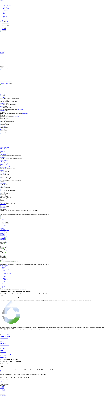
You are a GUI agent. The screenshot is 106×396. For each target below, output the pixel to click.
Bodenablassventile (2, 126)
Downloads (3, 285)
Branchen (3, 4)
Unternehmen (3, 275)
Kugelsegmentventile (3, 68)
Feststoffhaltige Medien (3, 176)
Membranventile (2, 129)
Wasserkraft (1, 170)
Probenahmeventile (2, 120)
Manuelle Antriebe (2, 195)
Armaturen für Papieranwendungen (4, 147)
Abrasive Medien (2, 161)
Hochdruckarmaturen (3, 154)
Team (4, 13)
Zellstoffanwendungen (3, 148)
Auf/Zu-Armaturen (2, 183)
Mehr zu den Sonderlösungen (4, 265)
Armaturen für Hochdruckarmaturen (4, 156)
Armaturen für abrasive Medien (4, 163)
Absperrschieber (2, 97)
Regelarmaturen (2, 186)
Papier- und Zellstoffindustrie (7, 5)
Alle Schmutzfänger (20, 109)
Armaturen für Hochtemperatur (4, 153)
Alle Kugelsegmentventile (18, 82)
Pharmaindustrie (5, 10)
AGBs (2, 287)
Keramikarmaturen (2, 123)
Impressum (3, 390)
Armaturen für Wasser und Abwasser (5, 169)
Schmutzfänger (2, 106)
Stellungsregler (2, 192)
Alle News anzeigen (2, 381)
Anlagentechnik (4, 3)
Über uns (4, 276)
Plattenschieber (2, 94)
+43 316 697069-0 (2, 386)
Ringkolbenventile (2, 110)
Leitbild (4, 14)
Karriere (4, 17)
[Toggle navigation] (0, 218)
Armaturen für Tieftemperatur (4, 160)
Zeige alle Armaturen (3, 52)
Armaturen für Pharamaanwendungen (5, 182)
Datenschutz (3, 286)
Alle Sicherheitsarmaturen (16, 105)
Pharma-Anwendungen (3, 179)
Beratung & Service (5, 15)
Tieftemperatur (2, 157)
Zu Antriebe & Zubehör (3, 204)
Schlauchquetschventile (3, 236)
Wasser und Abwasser (6, 8)
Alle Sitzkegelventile (16, 116)
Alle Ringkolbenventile (25, 113)
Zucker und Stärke (5, 270)
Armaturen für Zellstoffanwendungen (5, 150)
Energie (4, 272)
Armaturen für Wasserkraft (3, 172)
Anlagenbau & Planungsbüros (7, 273)
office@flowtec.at (2, 387)
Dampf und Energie (2, 173)
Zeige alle (1, 30)
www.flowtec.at (2, 388)
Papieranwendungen (2, 132)
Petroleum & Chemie (6, 269)
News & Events (5, 16)
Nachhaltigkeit (5, 278)
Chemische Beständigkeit (3, 164)
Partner (3, 11)
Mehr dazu (1, 370)
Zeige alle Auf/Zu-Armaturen (4, 185)
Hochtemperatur (2, 151)
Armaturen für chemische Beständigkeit (5, 166)
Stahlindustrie (5, 7)
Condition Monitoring (4, 267)
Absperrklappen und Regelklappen (4, 83)
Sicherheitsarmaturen (2, 103)
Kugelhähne (1, 53)
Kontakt (4, 281)
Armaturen (3, 1)
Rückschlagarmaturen (3, 100)
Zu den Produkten (4, 29)
